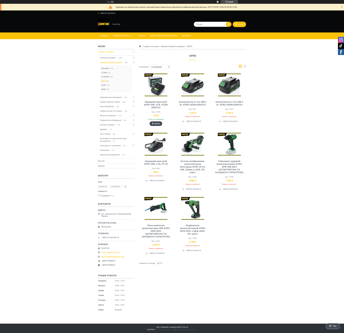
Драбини (103, 129)
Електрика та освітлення (110, 146)
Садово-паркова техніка (110, 102)
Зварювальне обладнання (111, 97)
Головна (104, 36)
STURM (104, 73)
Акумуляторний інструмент (173, 46)
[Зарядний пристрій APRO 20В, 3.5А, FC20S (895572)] (156, 84)
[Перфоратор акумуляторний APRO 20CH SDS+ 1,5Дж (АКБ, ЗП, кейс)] (192, 208)
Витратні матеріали (108, 116)
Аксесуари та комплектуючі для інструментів (113, 139)
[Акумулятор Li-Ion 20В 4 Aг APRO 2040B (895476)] (229, 84)
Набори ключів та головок (111, 111)
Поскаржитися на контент (165, 329)
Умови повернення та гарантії (163, 36)
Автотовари (105, 134)
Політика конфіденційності (186, 329)
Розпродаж (104, 150)
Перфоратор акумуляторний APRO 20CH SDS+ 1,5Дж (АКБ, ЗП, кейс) (192, 229)
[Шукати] (229, 24)
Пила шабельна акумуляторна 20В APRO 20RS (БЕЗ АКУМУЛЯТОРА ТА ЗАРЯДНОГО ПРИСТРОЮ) (156, 231)
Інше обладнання (107, 106)
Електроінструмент (108, 58)
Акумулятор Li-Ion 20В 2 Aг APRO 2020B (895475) (192, 103)
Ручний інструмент (107, 125)
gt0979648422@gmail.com (112, 257)
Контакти (186, 36)
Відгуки (101, 166)
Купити (157, 124)
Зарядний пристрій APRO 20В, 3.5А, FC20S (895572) (156, 104)
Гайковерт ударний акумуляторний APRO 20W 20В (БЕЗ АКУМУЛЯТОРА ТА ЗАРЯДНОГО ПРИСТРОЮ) (229, 167)
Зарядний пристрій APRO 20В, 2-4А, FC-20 (156, 162)
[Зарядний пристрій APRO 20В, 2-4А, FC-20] (156, 144)
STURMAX (105, 77)
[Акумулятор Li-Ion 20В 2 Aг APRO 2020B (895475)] (192, 84)
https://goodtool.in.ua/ (110, 252)
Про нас (141, 36)
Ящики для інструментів (110, 155)
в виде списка (244, 67)
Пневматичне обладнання (110, 120)
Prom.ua (185, 327)
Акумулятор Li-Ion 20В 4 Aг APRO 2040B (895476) (229, 103)
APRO (103, 81)
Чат (334, 326)
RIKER (103, 89)
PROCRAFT (105, 68)
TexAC (103, 85)
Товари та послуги (121, 36)
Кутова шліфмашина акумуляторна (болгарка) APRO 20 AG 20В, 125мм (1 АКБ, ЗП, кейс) (192, 167)
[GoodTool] (103, 29)
